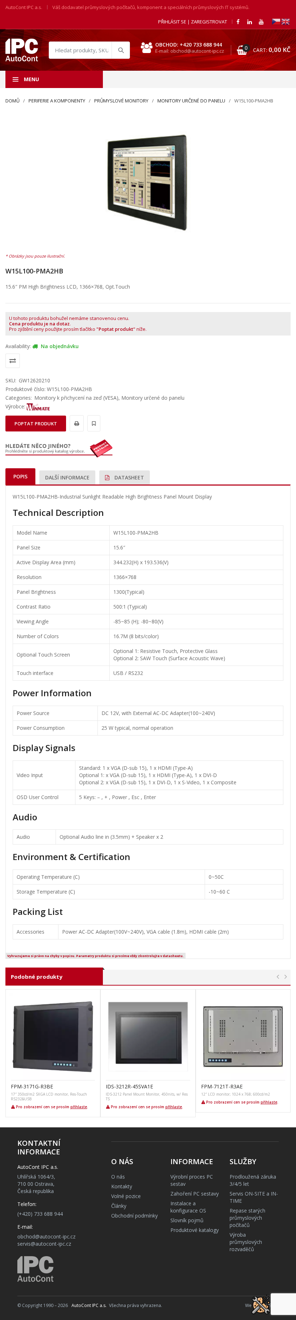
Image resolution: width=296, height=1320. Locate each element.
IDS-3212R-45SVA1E (129, 1086)
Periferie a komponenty (57, 100)
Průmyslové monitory (121, 100)
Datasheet (128, 477)
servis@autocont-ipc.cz (44, 1243)
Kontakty (121, 1186)
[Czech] (276, 21)
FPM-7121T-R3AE (222, 1086)
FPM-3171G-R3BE (32, 1086)
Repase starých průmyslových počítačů (247, 1217)
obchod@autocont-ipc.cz (46, 1236)
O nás (118, 1176)
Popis (20, 476)
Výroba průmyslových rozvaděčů (246, 1242)
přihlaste (78, 1106)
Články (118, 1205)
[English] (286, 21)
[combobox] (89, 50)
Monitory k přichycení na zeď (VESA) (76, 397)
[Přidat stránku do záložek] (92, 423)
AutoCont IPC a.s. (88, 1305)
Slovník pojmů (187, 1220)
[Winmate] (38, 406)
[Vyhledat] (121, 50)
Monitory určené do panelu (191, 100)
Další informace (67, 477)
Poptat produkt (35, 423)
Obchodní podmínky (134, 1215)
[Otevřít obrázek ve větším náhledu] (148, 182)
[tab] (20, 476)
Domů (12, 100)
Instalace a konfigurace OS (188, 1207)
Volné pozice (126, 1196)
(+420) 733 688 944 (40, 1213)
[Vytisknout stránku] (76, 423)
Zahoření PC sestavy (194, 1193)
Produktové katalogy (194, 1230)
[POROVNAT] (12, 361)
